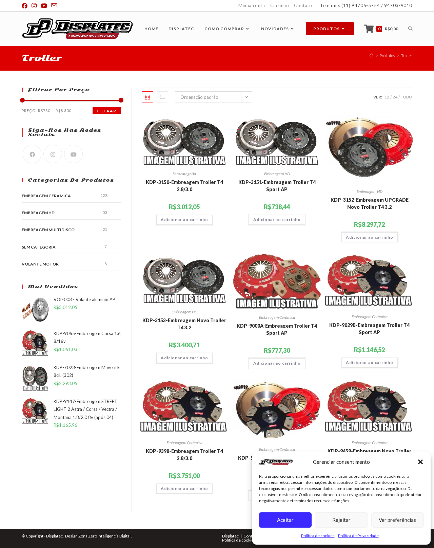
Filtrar (106, 110)
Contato (303, 5)
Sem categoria (184, 173)
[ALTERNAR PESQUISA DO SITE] (410, 29)
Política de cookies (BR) (243, 540)
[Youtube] (73, 154)
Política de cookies (318, 535)
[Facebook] (32, 154)
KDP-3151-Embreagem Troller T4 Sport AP (277, 185)
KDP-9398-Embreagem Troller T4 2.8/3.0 (184, 454)
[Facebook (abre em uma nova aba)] (25, 5)
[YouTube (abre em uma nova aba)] (44, 5)
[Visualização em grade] (147, 97)
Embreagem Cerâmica (277, 317)
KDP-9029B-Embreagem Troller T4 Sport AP (369, 328)
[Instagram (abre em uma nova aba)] (34, 5)
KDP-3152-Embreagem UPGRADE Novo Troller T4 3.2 (370, 203)
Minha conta (251, 5)
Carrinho (279, 5)
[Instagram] (52, 154)
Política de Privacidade (358, 535)
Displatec (230, 535)
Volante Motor (40, 264)
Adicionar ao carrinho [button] (184, 219)
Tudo (406, 96)
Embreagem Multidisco (48, 229)
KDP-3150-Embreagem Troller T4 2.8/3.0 (184, 185)
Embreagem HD (277, 173)
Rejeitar (341, 520)
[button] (420, 461)
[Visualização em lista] (162, 97)
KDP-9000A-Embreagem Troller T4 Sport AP (277, 329)
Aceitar (285, 520)
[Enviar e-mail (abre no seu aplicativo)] (54, 5)
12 (386, 96)
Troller (406, 55)
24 (395, 96)
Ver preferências (397, 520)
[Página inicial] (371, 55)
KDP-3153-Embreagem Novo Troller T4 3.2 (184, 323)
